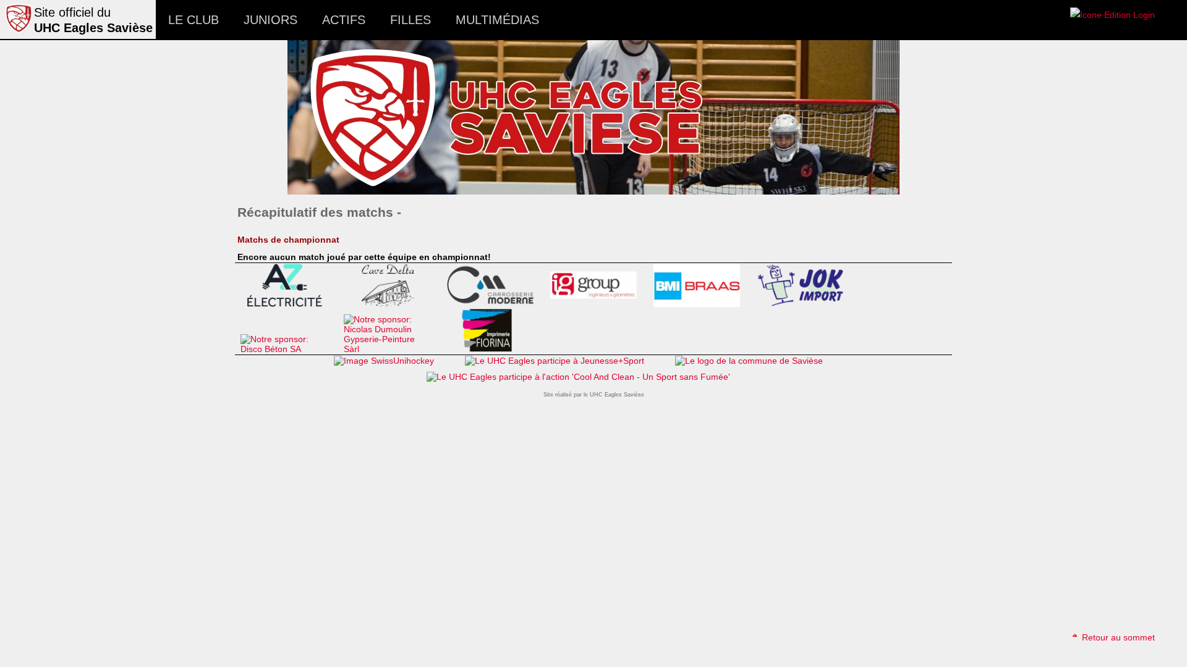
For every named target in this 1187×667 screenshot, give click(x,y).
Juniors (270, 20)
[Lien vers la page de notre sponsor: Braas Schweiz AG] (702, 304)
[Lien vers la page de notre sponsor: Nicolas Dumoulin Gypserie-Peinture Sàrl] (392, 349)
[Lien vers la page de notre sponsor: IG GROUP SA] (598, 304)
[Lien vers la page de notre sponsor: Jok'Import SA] (805, 304)
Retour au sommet (1117, 637)
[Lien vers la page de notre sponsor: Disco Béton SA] (289, 349)
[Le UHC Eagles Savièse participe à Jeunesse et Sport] (554, 361)
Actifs (343, 20)
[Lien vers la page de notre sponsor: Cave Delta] (392, 304)
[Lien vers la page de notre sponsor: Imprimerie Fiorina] (495, 349)
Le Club (193, 20)
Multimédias (497, 20)
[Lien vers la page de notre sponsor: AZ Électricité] (289, 304)
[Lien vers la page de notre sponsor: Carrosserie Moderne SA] (495, 304)
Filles (410, 20)
